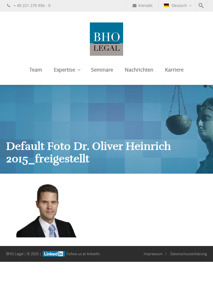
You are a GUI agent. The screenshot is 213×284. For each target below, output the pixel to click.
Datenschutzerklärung (188, 253)
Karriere (174, 69)
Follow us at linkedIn (82, 253)
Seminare (102, 69)
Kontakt (145, 5)
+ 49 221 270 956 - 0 (31, 5)
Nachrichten (139, 69)
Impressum (153, 253)
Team (35, 69)
